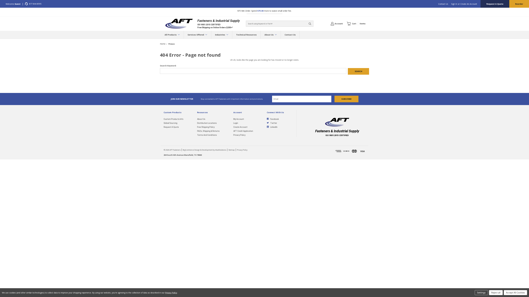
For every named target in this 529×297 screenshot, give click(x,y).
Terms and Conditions (207, 135)
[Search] (310, 23)
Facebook (274, 119)
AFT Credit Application (243, 131)
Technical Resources (246, 34)
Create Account (240, 127)
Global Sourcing (170, 123)
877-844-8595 (35, 3)
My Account (238, 119)
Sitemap (231, 150)
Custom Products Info (173, 119)
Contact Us (443, 4)
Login (235, 123)
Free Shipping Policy (206, 127)
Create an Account (468, 4)
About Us (269, 34)
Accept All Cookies (515, 292)
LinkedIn (273, 127)
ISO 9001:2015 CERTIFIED (209, 25)
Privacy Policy (239, 135)
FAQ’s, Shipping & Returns (208, 131)
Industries (220, 34)
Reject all (495, 292)
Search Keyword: (168, 65)
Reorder (519, 4)
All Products (171, 34)
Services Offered (196, 34)
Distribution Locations (207, 123)
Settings (481, 292)
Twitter (273, 123)
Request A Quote (494, 4)
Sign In (454, 4)
